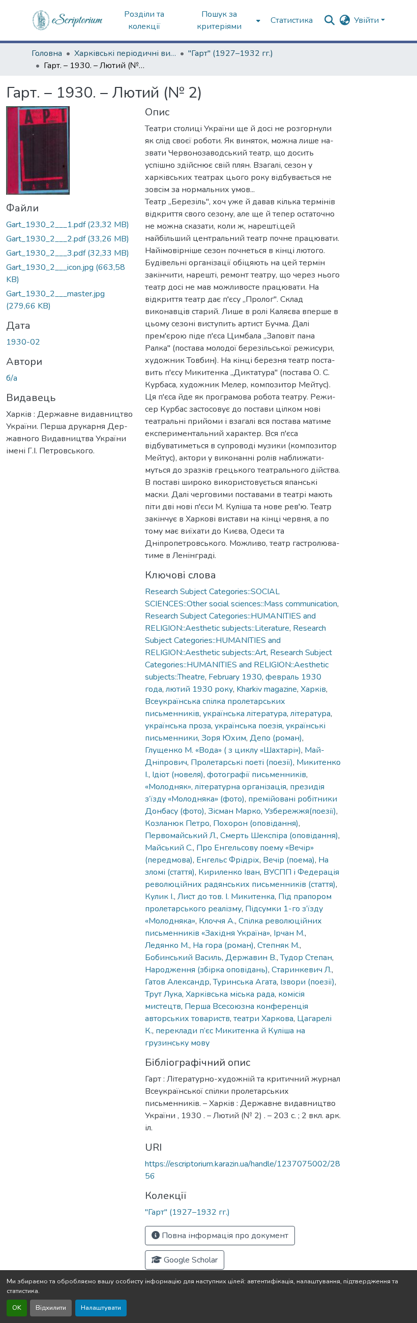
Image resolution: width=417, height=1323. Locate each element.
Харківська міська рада (230, 994)
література (310, 713)
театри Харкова (263, 1018)
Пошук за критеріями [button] (219, 20)
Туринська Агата (245, 982)
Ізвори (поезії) (307, 982)
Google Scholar (190, 1260)
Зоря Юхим (223, 738)
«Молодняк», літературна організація (215, 786)
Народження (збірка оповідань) (206, 969)
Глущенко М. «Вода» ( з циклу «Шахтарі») (223, 750)
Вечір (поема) (289, 860)
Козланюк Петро (177, 823)
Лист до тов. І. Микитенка (226, 896)
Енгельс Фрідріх (227, 860)
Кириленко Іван (229, 872)
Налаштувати (101, 1307)
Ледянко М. (167, 945)
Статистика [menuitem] (292, 20)
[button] (68, 20)
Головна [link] (47, 53)
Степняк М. (278, 945)
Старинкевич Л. (302, 969)
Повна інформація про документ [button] (224, 1235)
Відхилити (51, 1307)
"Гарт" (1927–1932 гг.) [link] (230, 53)
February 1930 (235, 677)
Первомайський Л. (181, 835)
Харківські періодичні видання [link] (125, 53)
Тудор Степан (306, 957)
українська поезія (248, 725)
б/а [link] (11, 378)
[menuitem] (222, 20)
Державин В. (251, 957)
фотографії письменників (256, 774)
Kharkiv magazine (266, 689)
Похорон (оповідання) (256, 823)
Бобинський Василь (183, 957)
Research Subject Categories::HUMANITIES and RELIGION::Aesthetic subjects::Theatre (238, 665)
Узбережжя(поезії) (300, 811)
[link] (69, 225)
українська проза (178, 725)
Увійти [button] (367, 20)
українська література (245, 713)
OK (16, 1307)
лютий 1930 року (199, 689)
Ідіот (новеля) (177, 774)
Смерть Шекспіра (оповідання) (279, 835)
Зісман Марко (234, 811)
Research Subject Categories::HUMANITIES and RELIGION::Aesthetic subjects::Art (235, 640)
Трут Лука (163, 994)
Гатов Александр (177, 982)
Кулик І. (159, 896)
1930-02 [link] (23, 342)
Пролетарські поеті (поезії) (242, 762)
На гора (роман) (223, 945)
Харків (313, 689)
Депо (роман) (276, 738)
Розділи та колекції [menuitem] (144, 20)
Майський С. (169, 847)
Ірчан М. (289, 933)
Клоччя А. (217, 921)
